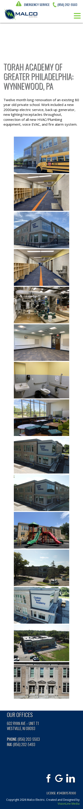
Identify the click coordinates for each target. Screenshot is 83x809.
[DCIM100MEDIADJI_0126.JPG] (41, 567)
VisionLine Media (69, 804)
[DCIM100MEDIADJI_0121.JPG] (41, 605)
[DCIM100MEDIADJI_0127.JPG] (41, 455)
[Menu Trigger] (77, 15)
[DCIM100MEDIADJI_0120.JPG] (41, 492)
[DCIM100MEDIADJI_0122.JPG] (41, 680)
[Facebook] (47, 778)
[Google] (59, 778)
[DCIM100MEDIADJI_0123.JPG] (41, 643)
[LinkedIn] (70, 778)
